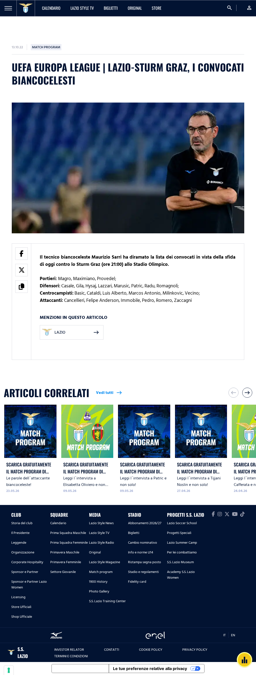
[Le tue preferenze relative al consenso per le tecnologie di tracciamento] (9, 670)
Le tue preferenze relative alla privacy (150, 668)
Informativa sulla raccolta (80, 668)
